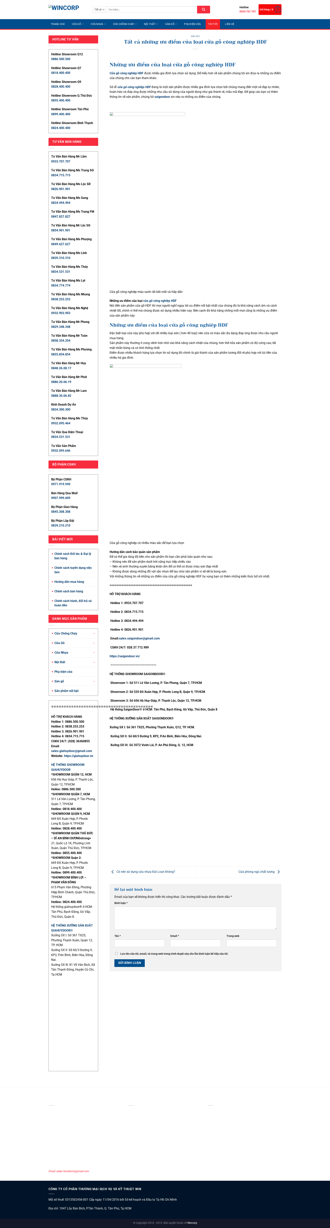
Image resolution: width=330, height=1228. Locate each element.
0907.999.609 (60, 498)
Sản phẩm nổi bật (66, 691)
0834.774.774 (60, 285)
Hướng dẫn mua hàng (69, 582)
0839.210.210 (60, 525)
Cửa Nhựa (97, 24)
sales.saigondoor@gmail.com (139, 638)
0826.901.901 (60, 189)
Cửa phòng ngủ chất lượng (257, 872)
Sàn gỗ (169, 24)
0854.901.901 (60, 230)
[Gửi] (203, 9)
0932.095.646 (60, 450)
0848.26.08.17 (61, 368)
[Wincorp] (68, 9)
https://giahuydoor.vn (78, 756)
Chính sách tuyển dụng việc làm (73, 570)
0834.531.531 (60, 272)
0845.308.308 (60, 512)
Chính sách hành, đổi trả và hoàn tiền (73, 603)
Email (174, 936)
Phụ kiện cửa (192, 24)
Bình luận (121, 903)
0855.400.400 (60, 100)
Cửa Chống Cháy (123, 24)
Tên (117, 936)
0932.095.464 (60, 423)
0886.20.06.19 (61, 382)
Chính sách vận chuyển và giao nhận (229, 1126)
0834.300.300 (60, 409)
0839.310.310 (60, 258)
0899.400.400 (60, 114)
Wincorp (192, 1223)
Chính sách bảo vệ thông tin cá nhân (229, 1116)
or (168, 97)
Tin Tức (213, 24)
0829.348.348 (60, 327)
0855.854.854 (60, 354)
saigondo (160, 97)
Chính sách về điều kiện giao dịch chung (231, 1110)
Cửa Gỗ (76, 24)
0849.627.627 (60, 244)
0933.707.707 (60, 161)
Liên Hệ (229, 24)
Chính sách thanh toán (221, 1131)
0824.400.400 (60, 128)
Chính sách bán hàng (68, 591)
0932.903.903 (60, 313)
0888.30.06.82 (61, 396)
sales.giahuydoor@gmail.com (71, 751)
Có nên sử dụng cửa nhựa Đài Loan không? (145, 872)
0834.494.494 (60, 203)
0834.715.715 (60, 175)
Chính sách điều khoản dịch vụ (225, 1121)
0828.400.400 (60, 86)
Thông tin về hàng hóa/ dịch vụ (226, 1158)
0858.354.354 (60, 340)
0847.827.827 (60, 216)
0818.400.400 (60, 73)
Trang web (232, 936)
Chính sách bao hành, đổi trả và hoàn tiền (232, 1137)
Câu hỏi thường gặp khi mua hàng (228, 1163)
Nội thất (149, 24)
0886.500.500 (60, 59)
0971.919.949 (60, 484)
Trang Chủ (58, 24)
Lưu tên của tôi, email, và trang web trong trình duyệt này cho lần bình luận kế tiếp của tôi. (174, 953)
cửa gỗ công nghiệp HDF (160, 301)
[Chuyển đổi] (93, 633)
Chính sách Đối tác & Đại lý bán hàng (72, 556)
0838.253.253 (60, 299)
